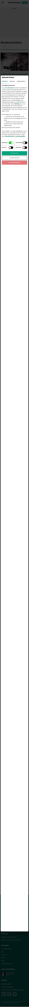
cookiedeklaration (9, 136)
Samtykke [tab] (5, 81)
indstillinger (17, 103)
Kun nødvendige (14, 162)
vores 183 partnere (9, 88)
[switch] (25, 142)
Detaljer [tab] (12, 81)
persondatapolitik (20, 136)
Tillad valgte (14, 157)
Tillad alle (14, 153)
